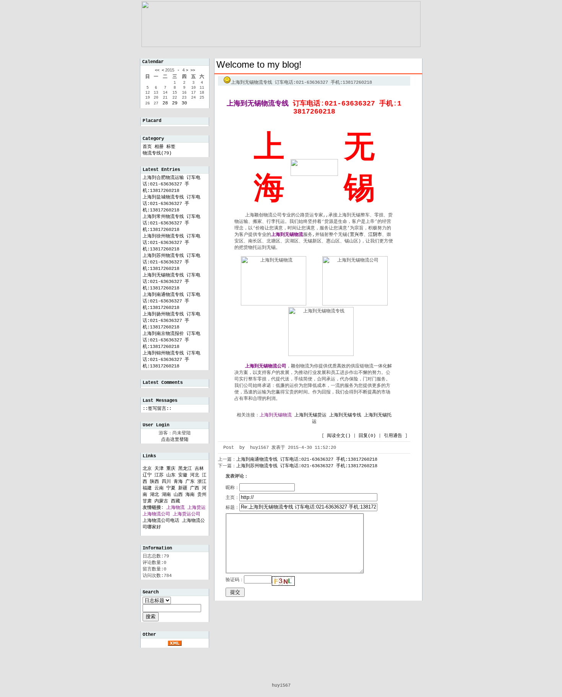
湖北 (154, 494)
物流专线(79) (157, 153)
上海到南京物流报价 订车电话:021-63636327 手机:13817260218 (171, 340)
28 (165, 103)
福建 (147, 488)
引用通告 (393, 436)
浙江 (201, 481)
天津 (159, 468)
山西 (178, 494)
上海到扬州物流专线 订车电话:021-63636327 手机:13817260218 (171, 321)
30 (184, 103)
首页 (147, 146)
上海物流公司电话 (161, 520)
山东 (170, 475)
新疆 (182, 488)
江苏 (159, 475)
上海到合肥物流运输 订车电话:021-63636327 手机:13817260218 (171, 184)
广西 (194, 488)
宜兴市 (357, 234)
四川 (166, 481)
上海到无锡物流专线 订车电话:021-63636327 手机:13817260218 (171, 282)
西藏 (175, 501)
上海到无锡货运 (310, 415)
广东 (190, 481)
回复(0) (367, 436)
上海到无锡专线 (345, 415)
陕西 (154, 481)
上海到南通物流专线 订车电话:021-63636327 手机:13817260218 (171, 301)
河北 (194, 475)
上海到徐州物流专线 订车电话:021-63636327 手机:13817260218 (171, 243)
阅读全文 (339, 436)
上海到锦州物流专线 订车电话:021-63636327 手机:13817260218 (171, 360)
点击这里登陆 (174, 439)
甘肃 (147, 501)
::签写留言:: (157, 408)
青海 (178, 481)
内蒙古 (161, 501)
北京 (147, 468)
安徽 (182, 475)
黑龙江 (185, 468)
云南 (159, 488)
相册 (159, 146)
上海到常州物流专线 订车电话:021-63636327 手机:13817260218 (171, 223)
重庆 (170, 468)
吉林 (199, 468)
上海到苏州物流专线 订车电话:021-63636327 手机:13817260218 (171, 262)
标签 (170, 146)
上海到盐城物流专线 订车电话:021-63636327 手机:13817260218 (171, 204)
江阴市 (375, 234)
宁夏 (170, 488)
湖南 (166, 494)
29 (174, 103)
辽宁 (147, 475)
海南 (190, 494)
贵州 (201, 494)
